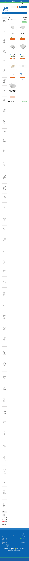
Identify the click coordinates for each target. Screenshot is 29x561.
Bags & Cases (4, 504)
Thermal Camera (4, 188)
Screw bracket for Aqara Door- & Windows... (13, 52)
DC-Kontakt (4, 166)
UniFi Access (4, 379)
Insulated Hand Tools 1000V (4, 138)
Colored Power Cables (4, 168)
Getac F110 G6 (4, 414)
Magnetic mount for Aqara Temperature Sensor (12, 91)
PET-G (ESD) (4, 467)
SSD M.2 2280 (4, 251)
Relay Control (4, 206)
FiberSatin (5, 446)
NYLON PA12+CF (4, 459)
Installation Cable (4, 174)
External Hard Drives (4, 260)
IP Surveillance (4, 232)
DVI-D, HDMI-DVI (4, 56)
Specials (3, 511)
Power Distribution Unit (4, 171)
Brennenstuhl (4, 140)
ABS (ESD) (5, 429)
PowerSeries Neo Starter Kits (4, 227)
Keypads (5, 219)
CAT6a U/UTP (4, 300)
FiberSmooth (4, 445)
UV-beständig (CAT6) (4, 321)
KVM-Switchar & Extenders (4, 92)
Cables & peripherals (4, 51)
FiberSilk (5, 447)
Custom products (4, 419)
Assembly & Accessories (4, 269)
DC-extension (4, 164)
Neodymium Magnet (4, 495)
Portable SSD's (4, 263)
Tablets (4, 404)
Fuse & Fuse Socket (4, 182)
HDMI (4, 58)
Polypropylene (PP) (4, 470)
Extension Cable (4, 73)
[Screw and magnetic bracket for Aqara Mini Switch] (23, 47)
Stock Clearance (4, 508)
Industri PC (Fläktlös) (4, 42)
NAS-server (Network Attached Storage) (4, 292)
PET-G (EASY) (4, 464)
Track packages (12, 535)
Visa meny (4, 12)
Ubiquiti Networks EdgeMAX (4, 351)
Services (4, 229)
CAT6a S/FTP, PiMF (4, 298)
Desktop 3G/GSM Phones (4, 403)
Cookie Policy (7, 546)
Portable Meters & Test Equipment (4, 155)
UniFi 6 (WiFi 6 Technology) (4, 381)
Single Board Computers (4, 40)
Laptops (4, 31)
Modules (4, 220)
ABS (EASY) (4, 427)
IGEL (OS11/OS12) (4, 103)
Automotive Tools (4, 142)
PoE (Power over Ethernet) (4, 331)
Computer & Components (4, 21)
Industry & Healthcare (4, 98)
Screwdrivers (4, 186)
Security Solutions (4, 209)
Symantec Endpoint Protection (4, 110)
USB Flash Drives (4, 271)
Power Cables (4, 160)
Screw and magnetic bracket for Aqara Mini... (23, 52)
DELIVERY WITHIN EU (21, 1)
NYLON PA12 (4, 455)
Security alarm (7, 538)
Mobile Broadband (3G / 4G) (4, 282)
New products (7, 542)
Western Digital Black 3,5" (4, 253)
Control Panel (4, 216)
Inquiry (7, 540)
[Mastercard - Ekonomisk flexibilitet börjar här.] (23, 548)
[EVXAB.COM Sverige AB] (6, 8)
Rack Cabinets (4, 126)
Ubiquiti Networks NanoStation (4, 357)
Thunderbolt (4, 61)
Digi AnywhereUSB (4, 279)
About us (7, 533)
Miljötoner (4, 131)
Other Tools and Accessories (4, 190)
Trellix (4, 115)
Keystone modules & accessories (4, 285)
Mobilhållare (4, 399)
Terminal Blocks (4, 151)
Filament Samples (4, 483)
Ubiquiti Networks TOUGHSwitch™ (4, 369)
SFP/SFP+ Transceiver (4, 336)
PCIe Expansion (4, 118)
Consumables (4, 421)
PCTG (4, 462)
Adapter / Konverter (4, 54)
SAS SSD (4, 248)
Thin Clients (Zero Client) (4, 47)
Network (4, 272)
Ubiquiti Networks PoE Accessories (4, 363)
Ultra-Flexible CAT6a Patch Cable (4, 315)
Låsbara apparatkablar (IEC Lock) (4, 177)
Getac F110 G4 (4, 410)
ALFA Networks (4, 329)
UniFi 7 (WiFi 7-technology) (4, 385)
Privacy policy (8, 545)
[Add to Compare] (22, 60)
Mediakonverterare (5, 289)
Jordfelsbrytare (4, 153)
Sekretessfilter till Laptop (4, 35)
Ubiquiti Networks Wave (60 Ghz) (4, 388)
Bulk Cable (4, 313)
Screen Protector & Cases (4, 395)
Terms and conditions (7, 544)
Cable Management (4, 145)
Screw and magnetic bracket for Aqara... (13, 33)
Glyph (4, 261)
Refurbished (4, 43)
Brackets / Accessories (4, 360)
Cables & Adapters (4, 398)
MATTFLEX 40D (4, 452)
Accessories (4, 132)
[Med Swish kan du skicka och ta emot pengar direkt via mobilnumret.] (9, 548)
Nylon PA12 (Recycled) (4, 461)
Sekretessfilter (4, 30)
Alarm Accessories (4, 234)
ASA (4, 433)
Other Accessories (4, 224)
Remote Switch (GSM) (4, 201)
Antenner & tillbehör (4, 274)
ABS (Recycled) (4, 431)
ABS (4, 425)
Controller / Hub (4, 195)
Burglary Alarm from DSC (4, 211)
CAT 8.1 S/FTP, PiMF (4, 305)
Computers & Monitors (4, 23)
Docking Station (4, 82)
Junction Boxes (4, 149)
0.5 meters (5, 302)
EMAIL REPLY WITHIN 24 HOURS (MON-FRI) (11, 1)
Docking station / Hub (4, 63)
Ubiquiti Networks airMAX (4, 344)
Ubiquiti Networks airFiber (4, 341)
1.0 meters (5, 303)
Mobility (3, 390)
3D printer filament (4, 423)
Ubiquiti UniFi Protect (4, 240)
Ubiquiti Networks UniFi (4, 372)
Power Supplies (4, 180)
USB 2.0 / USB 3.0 (4, 65)
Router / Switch (4, 333)
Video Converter (4, 134)
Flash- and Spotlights (4, 488)
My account (12, 534)
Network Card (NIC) (4, 89)
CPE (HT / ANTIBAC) (4, 436)
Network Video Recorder (4, 237)
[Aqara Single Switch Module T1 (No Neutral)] (23, 66)
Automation (3, 536)
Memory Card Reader (4, 266)
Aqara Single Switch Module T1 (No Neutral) (22, 72)
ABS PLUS (5, 432)
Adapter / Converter (4, 60)
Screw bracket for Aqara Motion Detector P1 (13, 72)
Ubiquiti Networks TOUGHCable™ (4, 366)
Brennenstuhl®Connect (5, 199)
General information (13, 533)
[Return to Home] (2, 15)
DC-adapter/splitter (4, 162)
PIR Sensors (4, 238)
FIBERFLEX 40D (4, 443)
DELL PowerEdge (4, 124)
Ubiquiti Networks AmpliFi (4, 348)
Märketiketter (4, 493)
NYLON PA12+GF (4, 457)
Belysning (4, 230)
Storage (3, 539)
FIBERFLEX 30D (4, 439)
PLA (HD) (5, 473)
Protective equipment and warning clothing (4, 501)
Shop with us (7, 534)
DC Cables (4, 165)
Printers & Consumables (4, 130)
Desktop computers (4, 45)
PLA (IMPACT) (4, 475)
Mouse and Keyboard (4, 95)
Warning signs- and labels (4, 242)
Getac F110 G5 (4, 412)
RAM (4, 90)
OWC (4, 264)
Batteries (4, 484)
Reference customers (7, 535)
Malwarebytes (7, 539)
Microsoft (4, 104)
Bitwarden (4, 101)
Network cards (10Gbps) (4, 325)
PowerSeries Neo (4, 213)
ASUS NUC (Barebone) (4, 25)
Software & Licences (4, 100)
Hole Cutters (4, 143)
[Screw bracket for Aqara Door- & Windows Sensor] (13, 47)
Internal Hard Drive (4, 247)
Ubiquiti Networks (4, 339)
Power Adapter (4, 37)
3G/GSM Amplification (4, 392)
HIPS (4, 450)
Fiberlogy (4, 424)
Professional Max (4, 377)
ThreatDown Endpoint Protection (4, 113)
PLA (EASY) (4, 472)
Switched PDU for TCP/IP (4, 204)
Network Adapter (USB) (4, 327)
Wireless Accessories (4, 222)
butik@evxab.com (23, 542)
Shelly (4, 207)
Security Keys (4, 75)
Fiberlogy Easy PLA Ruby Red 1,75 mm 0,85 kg (4, 518)
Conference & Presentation (4, 492)
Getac (4, 32)
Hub (4, 83)
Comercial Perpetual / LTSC (4, 107)
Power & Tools (4, 136)
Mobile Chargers (4, 401)
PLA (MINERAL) (4, 477)
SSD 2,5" (4, 249)
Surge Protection (4, 506)
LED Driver (4, 175)
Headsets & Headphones (4, 490)
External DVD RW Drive (4, 70)
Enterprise (5, 374)
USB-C (4, 78)
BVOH (4, 434)
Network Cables (4, 295)
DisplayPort (4, 52)
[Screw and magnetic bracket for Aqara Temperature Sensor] (23, 27)
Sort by (9, 19)
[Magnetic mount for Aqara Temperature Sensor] (13, 85)
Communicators (4, 218)
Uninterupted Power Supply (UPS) (4, 497)
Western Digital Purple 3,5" (4, 256)
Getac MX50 (4, 408)
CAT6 (4, 296)
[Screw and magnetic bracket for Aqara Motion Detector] (13, 27)
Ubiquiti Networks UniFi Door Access (4, 354)
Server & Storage (4, 122)
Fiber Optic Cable (4, 311)
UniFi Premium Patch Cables (4, 318)
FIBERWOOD (4, 449)
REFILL (4, 481)
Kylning (4, 87)
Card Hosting (4, 280)
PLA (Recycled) (4, 480)
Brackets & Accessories (4, 197)
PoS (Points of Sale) (4, 120)
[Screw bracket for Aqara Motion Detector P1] (13, 66)
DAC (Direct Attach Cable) (4, 307)
